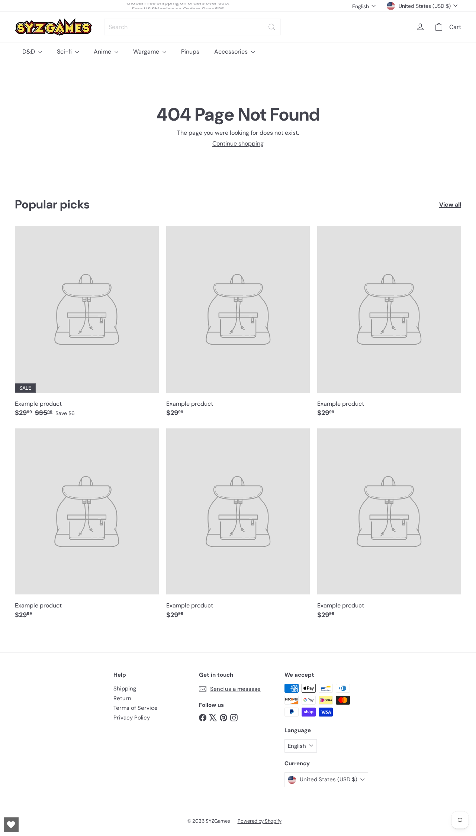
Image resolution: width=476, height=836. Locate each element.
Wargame (147, 51)
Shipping (124, 688)
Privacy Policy (131, 717)
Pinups (190, 51)
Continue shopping (238, 143)
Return (122, 698)
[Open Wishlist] (11, 824)
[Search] (272, 27)
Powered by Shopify (260, 821)
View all (450, 204)
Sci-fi (65, 51)
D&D (29, 51)
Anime (103, 51)
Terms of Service (135, 708)
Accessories (231, 51)
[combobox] (192, 27)
